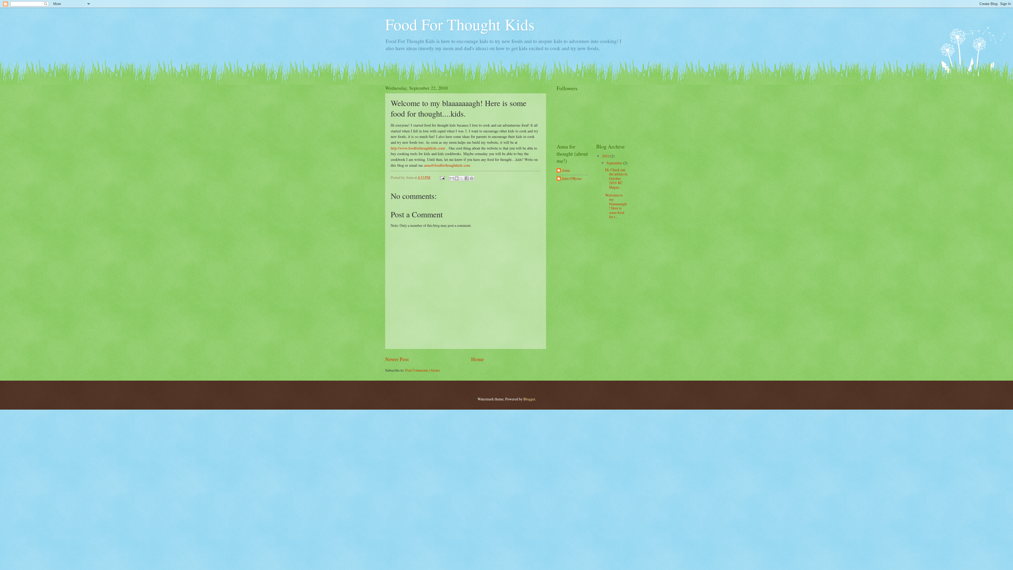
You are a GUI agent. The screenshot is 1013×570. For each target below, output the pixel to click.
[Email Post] (442, 177)
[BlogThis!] (456, 178)
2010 (606, 156)
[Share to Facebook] (466, 178)
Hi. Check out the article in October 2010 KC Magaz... (616, 178)
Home (477, 359)
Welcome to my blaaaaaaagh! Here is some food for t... (616, 206)
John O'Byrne (572, 178)
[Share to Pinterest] (471, 178)
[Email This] (451, 178)
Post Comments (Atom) (422, 370)
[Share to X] (461, 178)
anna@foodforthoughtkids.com (447, 165)
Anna (566, 170)
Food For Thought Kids (459, 24)
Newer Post (397, 359)
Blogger (529, 398)
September (614, 162)
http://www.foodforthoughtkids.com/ (418, 148)
